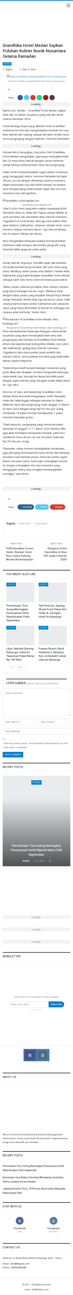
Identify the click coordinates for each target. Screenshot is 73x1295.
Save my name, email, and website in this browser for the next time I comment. (36, 745)
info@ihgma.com (20, 1263)
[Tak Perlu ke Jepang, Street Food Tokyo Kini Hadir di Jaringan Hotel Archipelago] (53, 592)
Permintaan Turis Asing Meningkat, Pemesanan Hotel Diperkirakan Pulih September (36, 850)
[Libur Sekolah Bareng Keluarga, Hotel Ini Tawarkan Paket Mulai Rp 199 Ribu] (20, 635)
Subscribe (56, 1004)
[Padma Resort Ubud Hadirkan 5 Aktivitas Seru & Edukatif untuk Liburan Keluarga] (53, 635)
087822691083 (18, 1267)
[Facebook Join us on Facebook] (30, 1055)
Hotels (7, 64)
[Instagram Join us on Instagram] (43, 1055)
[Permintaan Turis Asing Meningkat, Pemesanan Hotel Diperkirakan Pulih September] (20, 592)
